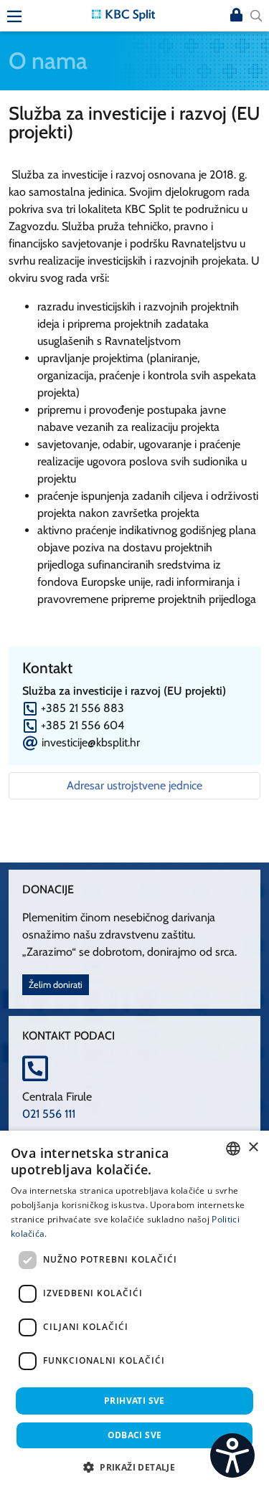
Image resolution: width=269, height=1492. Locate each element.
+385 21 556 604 (82, 725)
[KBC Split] (123, 14)
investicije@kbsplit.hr (91, 742)
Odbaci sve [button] (135, 1435)
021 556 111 (48, 1114)
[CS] (232, 1455)
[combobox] (233, 1148)
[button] (134, 1467)
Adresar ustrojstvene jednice (134, 785)
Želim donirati (55, 984)
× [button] (252, 1147)
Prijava (236, 15)
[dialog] (134, 1311)
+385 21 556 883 (82, 708)
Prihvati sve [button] (134, 1400)
